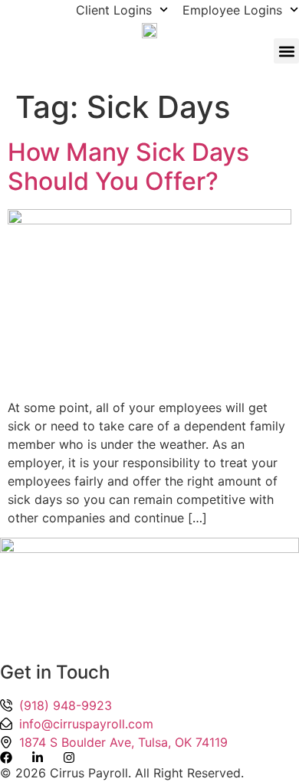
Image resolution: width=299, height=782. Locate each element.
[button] (286, 51)
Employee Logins (232, 10)
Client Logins (114, 10)
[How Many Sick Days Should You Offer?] (149, 219)
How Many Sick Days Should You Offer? (128, 166)
